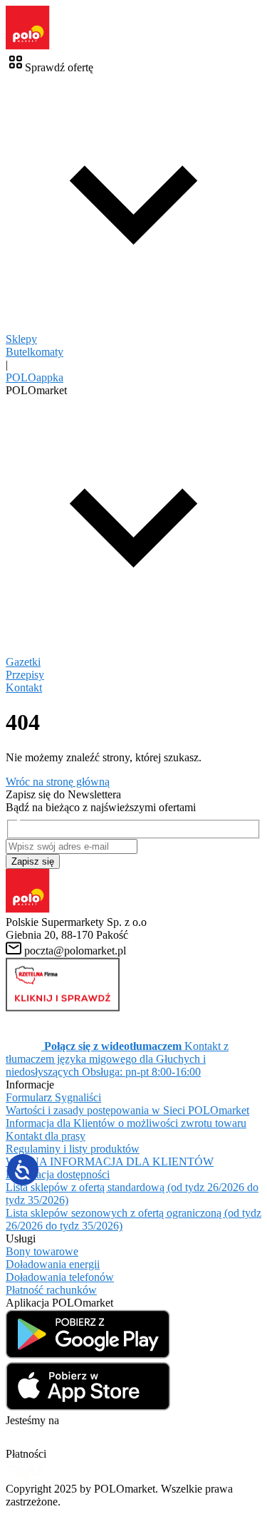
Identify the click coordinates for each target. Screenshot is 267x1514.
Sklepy (21, 339)
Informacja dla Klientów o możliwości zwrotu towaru (126, 1123)
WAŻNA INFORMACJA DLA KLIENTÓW (110, 1161)
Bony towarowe (42, 1251)
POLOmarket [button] (36, 390)
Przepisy (25, 675)
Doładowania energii (53, 1264)
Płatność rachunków (51, 1290)
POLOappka (34, 377)
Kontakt (24, 687)
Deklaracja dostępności (58, 1174)
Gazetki (23, 662)
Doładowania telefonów (60, 1277)
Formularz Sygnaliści (53, 1097)
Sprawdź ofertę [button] (59, 67)
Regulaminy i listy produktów (73, 1149)
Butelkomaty (34, 352)
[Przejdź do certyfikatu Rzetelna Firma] (63, 1007)
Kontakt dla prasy (45, 1136)
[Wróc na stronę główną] (28, 46)
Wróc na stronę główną (58, 782)
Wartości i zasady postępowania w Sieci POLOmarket (127, 1110)
